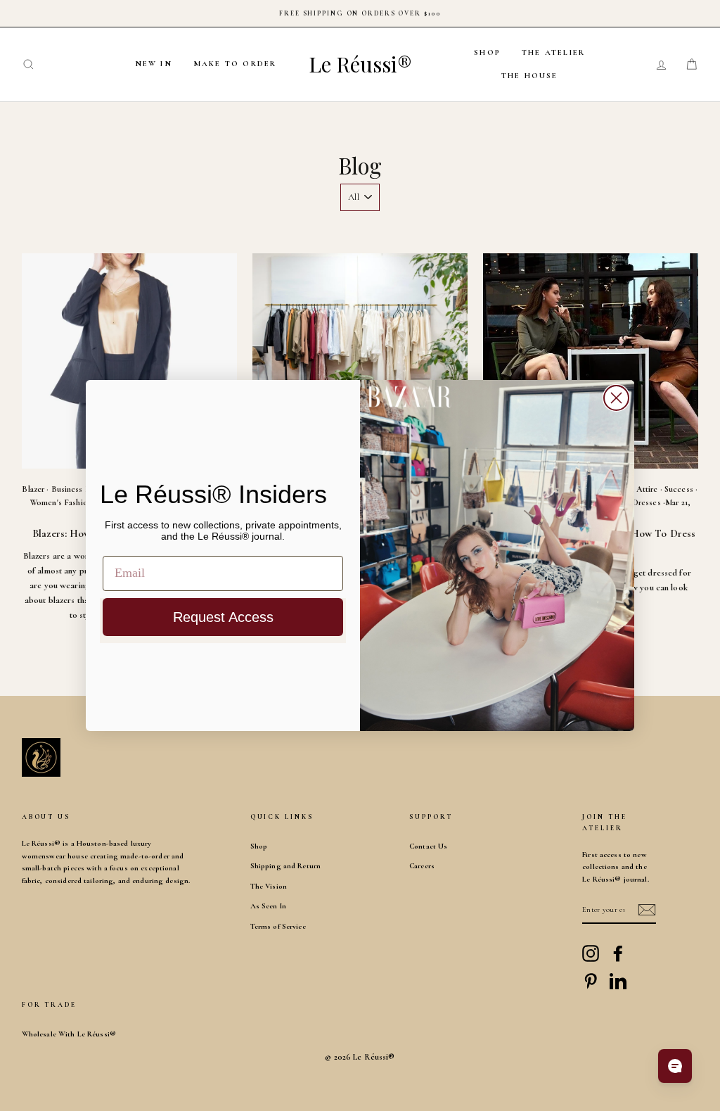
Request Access (223, 617)
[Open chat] (675, 1066)
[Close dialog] (616, 398)
